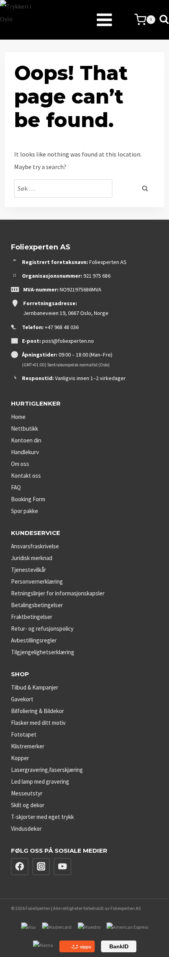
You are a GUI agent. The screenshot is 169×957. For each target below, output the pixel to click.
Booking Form (28, 499)
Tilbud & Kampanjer (34, 687)
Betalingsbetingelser (37, 605)
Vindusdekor (26, 828)
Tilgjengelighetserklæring (42, 652)
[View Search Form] (164, 20)
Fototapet (24, 734)
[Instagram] (41, 866)
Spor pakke (24, 511)
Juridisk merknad (31, 558)
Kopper (20, 758)
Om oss (20, 464)
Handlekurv (25, 452)
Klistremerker (27, 746)
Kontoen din (26, 440)
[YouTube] (62, 866)
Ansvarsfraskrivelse (35, 546)
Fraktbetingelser (31, 616)
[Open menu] (84, 20)
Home (18, 416)
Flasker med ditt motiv (38, 722)
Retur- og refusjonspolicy (42, 628)
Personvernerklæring (37, 581)
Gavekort (22, 699)
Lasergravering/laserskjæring (47, 769)
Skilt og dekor (27, 805)
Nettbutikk (24, 428)
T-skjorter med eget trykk (42, 817)
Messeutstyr (26, 793)
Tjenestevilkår (28, 569)
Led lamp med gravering (40, 781)
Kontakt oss (26, 475)
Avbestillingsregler (34, 640)
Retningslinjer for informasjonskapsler (58, 593)
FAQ (16, 487)
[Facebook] (19, 866)
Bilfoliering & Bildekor (37, 711)
